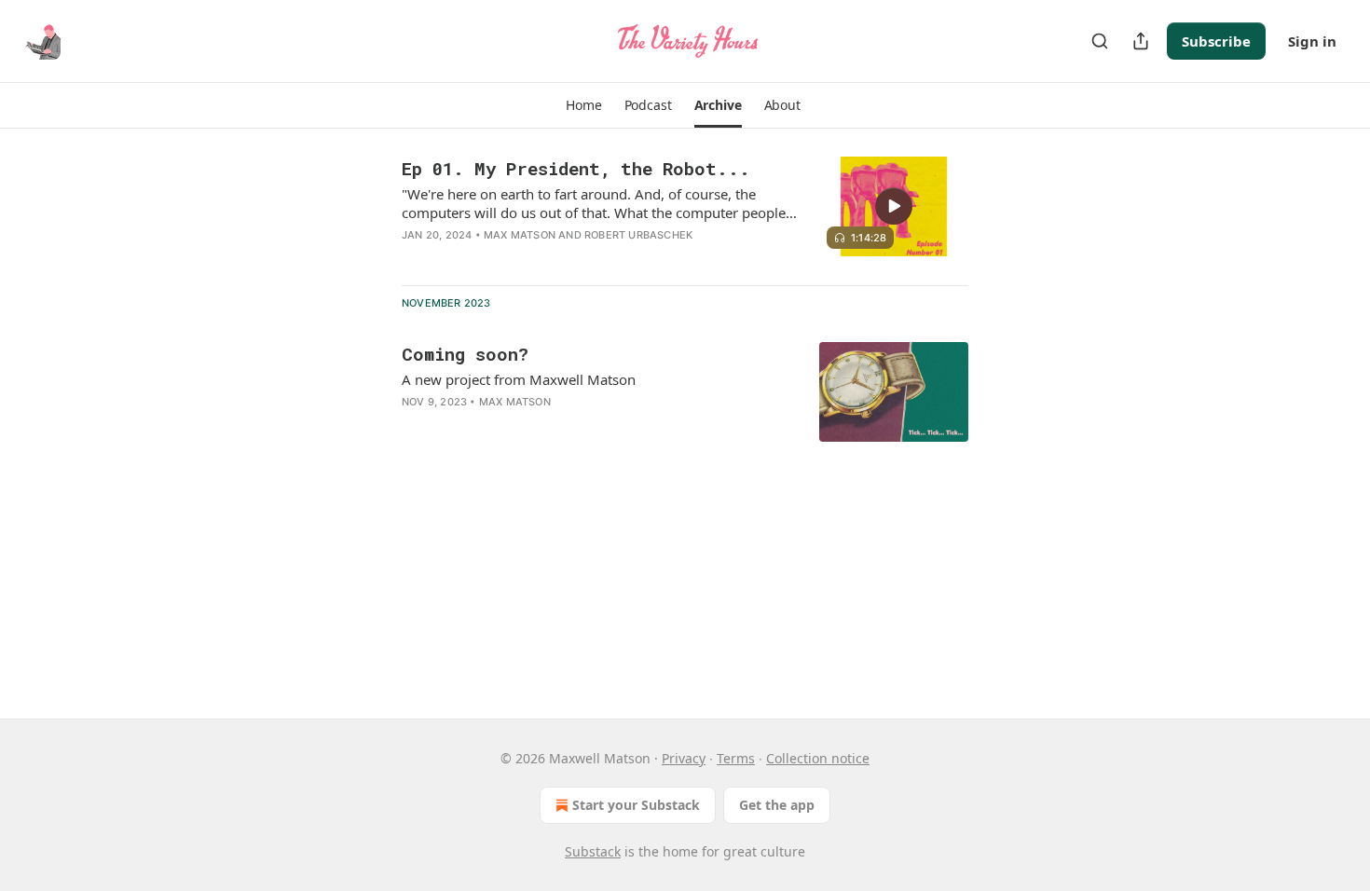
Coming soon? (465, 353)
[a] (893, 206)
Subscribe (1216, 41)
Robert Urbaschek (638, 234)
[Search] (1099, 41)
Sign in (1312, 41)
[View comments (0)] (541, 259)
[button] (583, 105)
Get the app (777, 805)
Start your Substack (636, 805)
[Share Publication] (1140, 41)
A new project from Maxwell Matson (519, 379)
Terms (736, 758)
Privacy (684, 758)
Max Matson (519, 234)
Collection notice (818, 758)
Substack (593, 851)
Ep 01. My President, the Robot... (576, 168)
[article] (685, 213)
